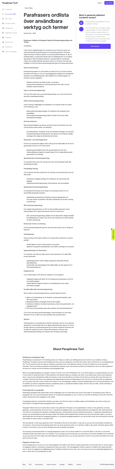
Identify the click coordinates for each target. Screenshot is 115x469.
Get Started (95, 46)
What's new (112, 233)
